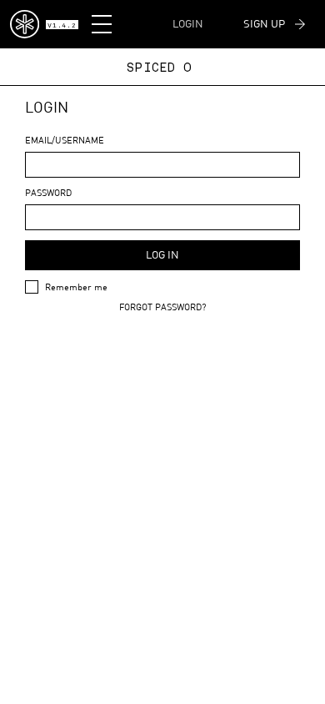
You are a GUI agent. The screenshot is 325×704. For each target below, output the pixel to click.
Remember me (76, 286)
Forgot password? (162, 306)
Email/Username (64, 139)
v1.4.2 (62, 26)
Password (48, 192)
